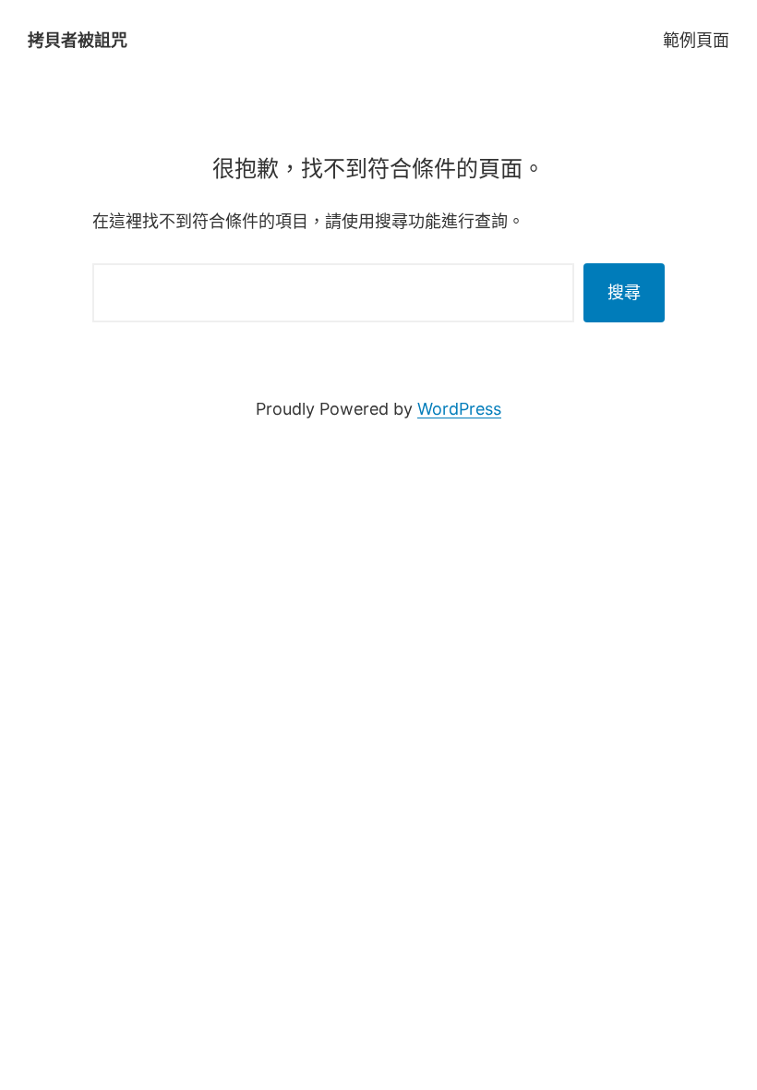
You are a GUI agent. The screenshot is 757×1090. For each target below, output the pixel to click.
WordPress (459, 408)
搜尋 (624, 292)
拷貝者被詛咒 (77, 40)
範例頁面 (696, 40)
